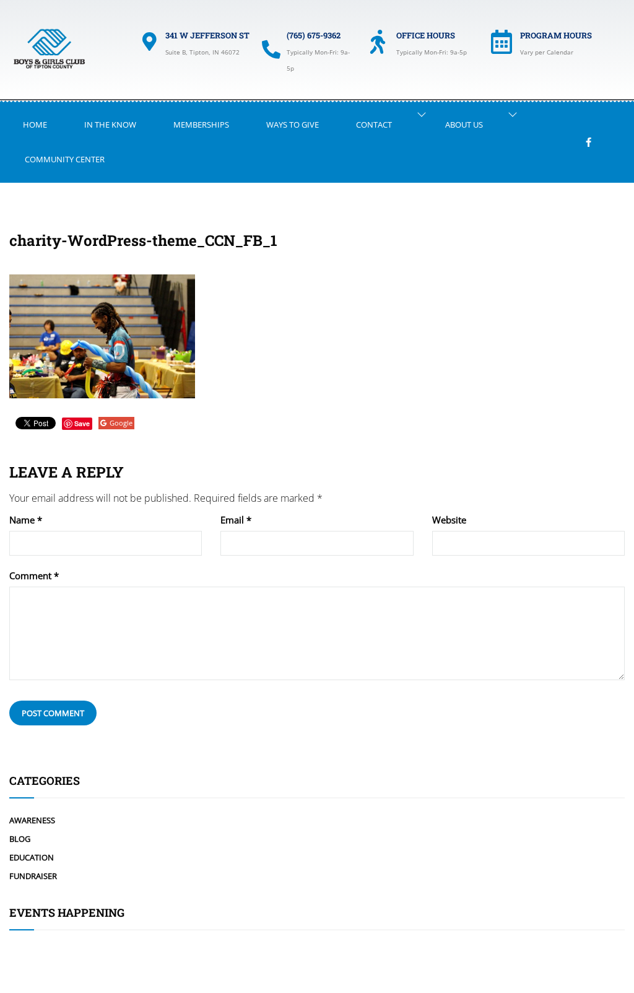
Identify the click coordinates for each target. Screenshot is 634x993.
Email (235, 520)
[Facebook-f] (589, 142)
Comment (34, 575)
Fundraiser (33, 875)
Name (25, 520)
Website (449, 520)
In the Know (110, 124)
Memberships (201, 124)
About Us (464, 124)
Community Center (65, 159)
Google (121, 422)
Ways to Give (292, 124)
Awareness (32, 820)
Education (31, 857)
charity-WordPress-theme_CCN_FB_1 (143, 240)
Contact (374, 124)
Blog (19, 838)
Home (35, 124)
